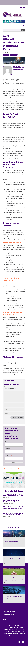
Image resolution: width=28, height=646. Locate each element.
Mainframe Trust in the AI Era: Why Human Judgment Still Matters (13, 513)
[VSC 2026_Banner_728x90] (14, 22)
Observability (13, 54)
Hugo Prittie (7, 599)
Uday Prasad (7, 497)
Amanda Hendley (8, 563)
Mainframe (6, 54)
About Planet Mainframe (9, 611)
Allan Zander (7, 516)
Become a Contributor (8, 614)
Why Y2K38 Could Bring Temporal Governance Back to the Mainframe (13, 494)
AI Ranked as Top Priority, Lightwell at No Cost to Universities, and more (13, 507)
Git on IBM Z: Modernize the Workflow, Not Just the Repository (13, 501)
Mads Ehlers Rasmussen (18, 68)
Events (4, 619)
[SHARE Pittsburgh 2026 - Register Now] (14, 487)
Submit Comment (17, 417)
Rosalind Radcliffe (8, 503)
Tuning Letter (6, 617)
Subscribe (14, 462)
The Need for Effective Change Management (13, 597)
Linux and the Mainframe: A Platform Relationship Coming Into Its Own (14, 560)
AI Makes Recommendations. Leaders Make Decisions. (12, 540)
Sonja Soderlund (8, 510)
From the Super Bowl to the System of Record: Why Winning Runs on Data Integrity (13, 579)
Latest (4, 608)
